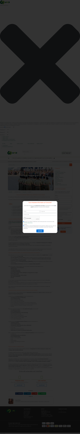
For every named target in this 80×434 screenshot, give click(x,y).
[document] (40, 217)
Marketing (25, 224)
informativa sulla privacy (27, 222)
